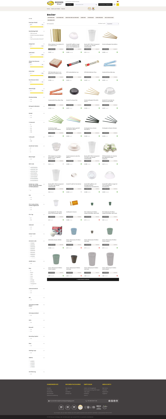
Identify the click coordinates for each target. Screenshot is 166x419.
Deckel (30, 113)
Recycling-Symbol (33, 336)
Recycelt (31, 327)
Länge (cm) (32, 44)
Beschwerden (50, 393)
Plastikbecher (59, 17)
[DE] (117, 2)
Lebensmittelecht (33, 288)
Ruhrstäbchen (99, 17)
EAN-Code (31, 164)
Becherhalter (51, 20)
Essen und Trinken (55, 8)
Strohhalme (91, 17)
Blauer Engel (32, 156)
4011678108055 (33, 177)
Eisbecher (83, 17)
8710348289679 (34, 180)
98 (31, 130)
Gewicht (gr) (32, 88)
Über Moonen (68, 388)
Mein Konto (105, 388)
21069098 (32, 247)
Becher (63, 8)
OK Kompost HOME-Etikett (34, 305)
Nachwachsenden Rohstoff (37, 39)
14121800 (32, 361)
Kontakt (49, 388)
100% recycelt (33, 33)
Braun (31, 272)
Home (48, 8)
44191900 (32, 256)
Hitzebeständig (33, 97)
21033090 (32, 245)
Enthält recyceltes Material (36, 35)
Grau (31, 276)
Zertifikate (67, 391)
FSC (31, 37)
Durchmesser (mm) (34, 80)
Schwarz (32, 281)
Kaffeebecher (51, 17)
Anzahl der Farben (33, 146)
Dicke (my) (31, 71)
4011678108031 (33, 173)
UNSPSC (31, 357)
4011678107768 (34, 169)
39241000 (32, 252)
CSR (66, 390)
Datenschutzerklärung (52, 395)
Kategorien (69, 4)
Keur (30, 268)
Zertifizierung (32, 371)
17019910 (32, 243)
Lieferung (49, 390)
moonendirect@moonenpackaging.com (62, 401)
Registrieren (105, 391)
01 (30, 218)
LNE (30, 297)
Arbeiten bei (68, 393)
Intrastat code (32, 241)
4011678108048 (34, 175)
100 (31, 132)
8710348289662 (34, 178)
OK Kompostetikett (34, 313)
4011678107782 (33, 171)
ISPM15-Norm (32, 261)
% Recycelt (31, 137)
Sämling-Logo (32, 350)
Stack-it (86, 395)
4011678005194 (34, 167)
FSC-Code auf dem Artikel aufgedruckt (34, 205)
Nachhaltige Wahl (33, 31)
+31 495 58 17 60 (92, 401)
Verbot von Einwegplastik (90, 388)
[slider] (29, 26)
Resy (30, 343)
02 (31, 220)
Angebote (104, 393)
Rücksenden (50, 391)
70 (31, 126)
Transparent (33, 283)
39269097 (32, 254)
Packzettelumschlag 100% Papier (92, 390)
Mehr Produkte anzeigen (83, 279)
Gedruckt (31, 225)
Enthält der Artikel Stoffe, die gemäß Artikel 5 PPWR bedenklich (35, 185)
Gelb (31, 274)
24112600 (32, 363)
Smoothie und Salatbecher (72, 17)
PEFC (30, 320)
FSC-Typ (31, 214)
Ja (31, 99)
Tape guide (86, 391)
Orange (32, 280)
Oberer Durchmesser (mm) (34, 62)
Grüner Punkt (32, 234)
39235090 (32, 250)
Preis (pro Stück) (33, 22)
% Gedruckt (32, 122)
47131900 (32, 367)
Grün (31, 278)
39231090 (32, 248)
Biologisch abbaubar (34, 106)
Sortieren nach (101, 23)
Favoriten (104, 390)
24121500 (32, 365)
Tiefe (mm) (31, 52)
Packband (86, 393)
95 (31, 128)
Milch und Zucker (109, 17)
